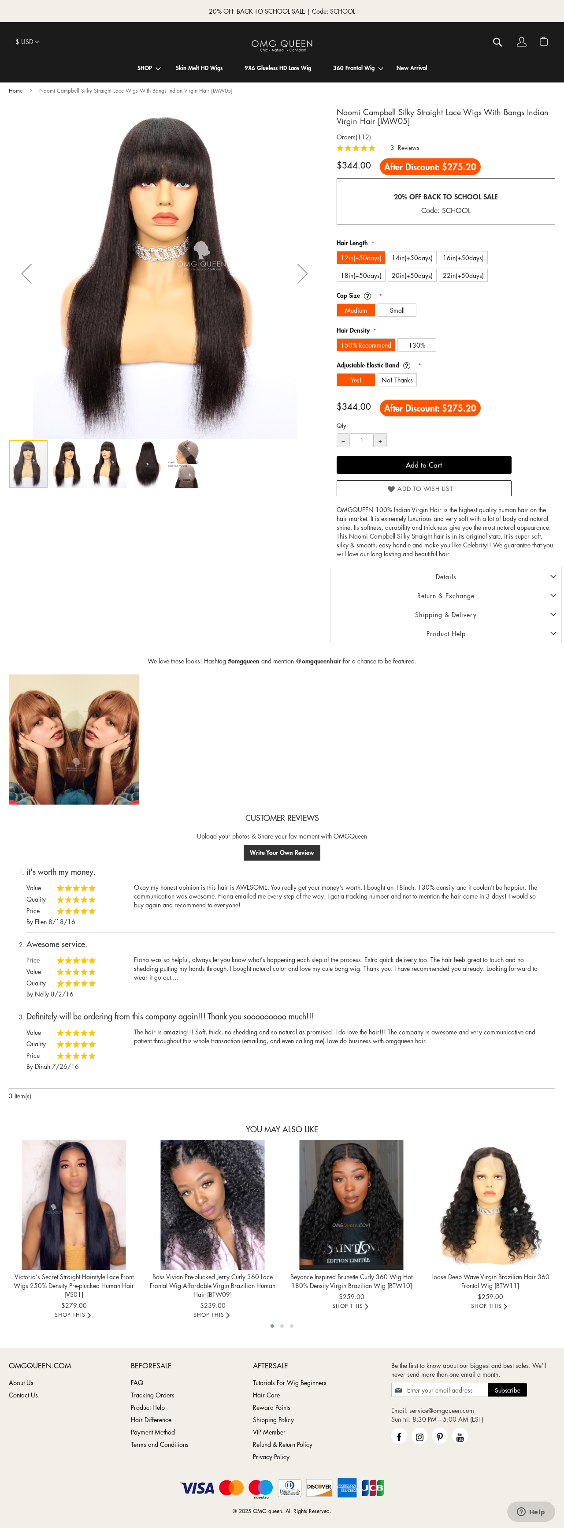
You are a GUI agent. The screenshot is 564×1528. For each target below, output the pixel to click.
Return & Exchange (446, 595)
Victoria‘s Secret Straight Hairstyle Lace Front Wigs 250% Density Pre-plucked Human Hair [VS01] (74, 1285)
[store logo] (282, 45)
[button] (27, 42)
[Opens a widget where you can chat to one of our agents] (531, 1513)
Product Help (446, 633)
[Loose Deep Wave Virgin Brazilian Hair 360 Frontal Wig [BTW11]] (490, 1205)
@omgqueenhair (318, 661)
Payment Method (153, 1431)
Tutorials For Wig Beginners (290, 1382)
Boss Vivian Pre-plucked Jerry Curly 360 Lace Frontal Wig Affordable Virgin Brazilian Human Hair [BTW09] (212, 1285)
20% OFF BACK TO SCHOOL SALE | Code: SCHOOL (282, 11)
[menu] (282, 67)
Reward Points (271, 1407)
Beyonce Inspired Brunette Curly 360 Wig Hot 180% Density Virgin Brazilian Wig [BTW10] (351, 1281)
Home (15, 90)
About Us (21, 1382)
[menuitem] (145, 67)
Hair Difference (151, 1419)
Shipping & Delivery (446, 614)
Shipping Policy (273, 1419)
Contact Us (23, 1394)
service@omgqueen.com (441, 1410)
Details (446, 576)
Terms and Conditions (160, 1444)
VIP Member (269, 1431)
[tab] (446, 576)
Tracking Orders (152, 1394)
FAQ (137, 1382)
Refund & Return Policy (282, 1444)
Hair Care (266, 1394)
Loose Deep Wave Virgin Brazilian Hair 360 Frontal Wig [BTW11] (490, 1281)
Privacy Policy (271, 1456)
